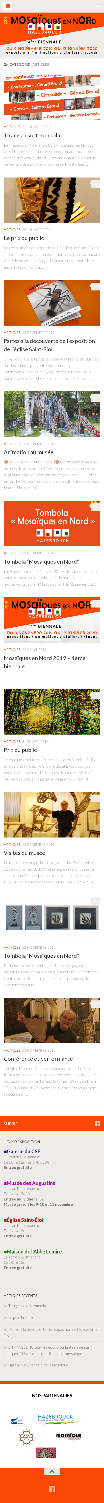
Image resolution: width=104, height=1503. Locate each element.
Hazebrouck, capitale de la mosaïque (38, 1365)
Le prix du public (24, 237)
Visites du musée (24, 852)
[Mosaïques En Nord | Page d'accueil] (9, 6)
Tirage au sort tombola (32, 135)
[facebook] (97, 1123)
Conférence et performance (38, 1058)
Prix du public (20, 749)
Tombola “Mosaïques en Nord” (41, 561)
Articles (12, 127)
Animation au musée (29, 452)
